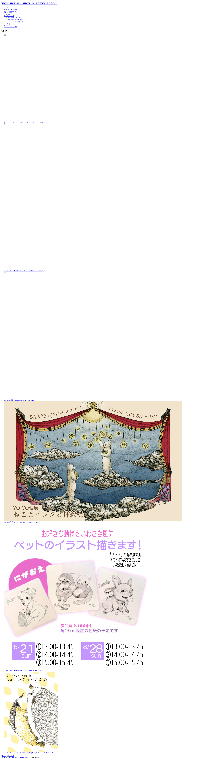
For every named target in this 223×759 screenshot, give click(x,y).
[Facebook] (11, 756)
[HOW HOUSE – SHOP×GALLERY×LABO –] (29, 3)
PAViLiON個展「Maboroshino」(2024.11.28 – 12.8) (19, 400)
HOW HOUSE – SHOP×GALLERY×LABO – (15, 757)
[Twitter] (4, 756)
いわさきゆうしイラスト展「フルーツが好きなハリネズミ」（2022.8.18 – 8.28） (29, 753)
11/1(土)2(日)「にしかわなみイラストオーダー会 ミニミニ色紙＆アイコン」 (27, 122)
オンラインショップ (10, 27)
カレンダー (7, 25)
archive (10, 14)
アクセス (7, 23)
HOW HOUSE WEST (10, 9)
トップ (6, 8)
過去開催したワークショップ (17, 19)
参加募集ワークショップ (15, 17)
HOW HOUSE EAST (10, 11)
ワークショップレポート (15, 21)
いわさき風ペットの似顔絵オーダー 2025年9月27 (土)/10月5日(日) (24, 271)
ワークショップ (9, 16)
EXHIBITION (8, 12)
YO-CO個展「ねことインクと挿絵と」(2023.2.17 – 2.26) (21, 522)
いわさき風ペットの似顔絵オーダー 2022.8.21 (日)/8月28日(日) (23, 670)
